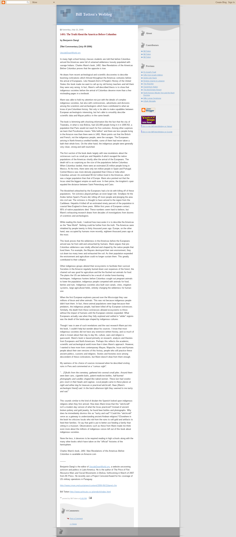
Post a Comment (76, 518)
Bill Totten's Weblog (94, 14)
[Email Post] (90, 498)
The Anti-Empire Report (152, 90)
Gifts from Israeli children (153, 75)
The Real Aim (148, 84)
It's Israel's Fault (149, 72)
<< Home (73, 524)
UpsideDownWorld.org (70, 53)
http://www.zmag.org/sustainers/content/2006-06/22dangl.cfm (88, 485)
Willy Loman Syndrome (152, 98)
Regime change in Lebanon (154, 81)
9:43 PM (83, 498)
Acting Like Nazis (150, 78)
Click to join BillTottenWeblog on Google (156, 132)
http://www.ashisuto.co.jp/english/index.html (90, 492)
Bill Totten (147, 51)
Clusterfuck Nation (150, 87)
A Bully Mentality (149, 101)
